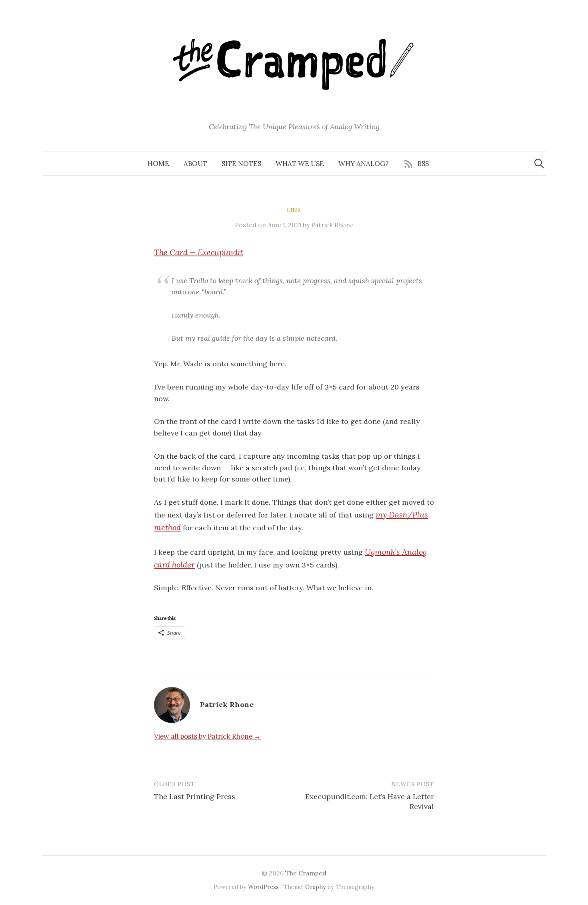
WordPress (263, 887)
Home (158, 163)
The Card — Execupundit (198, 252)
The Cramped (305, 873)
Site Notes (241, 163)
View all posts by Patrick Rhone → (207, 736)
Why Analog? (363, 163)
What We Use (300, 163)
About (195, 163)
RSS (423, 163)
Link (294, 210)
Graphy (315, 887)
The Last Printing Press (194, 796)
